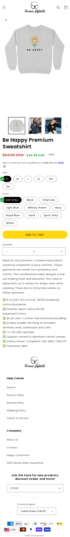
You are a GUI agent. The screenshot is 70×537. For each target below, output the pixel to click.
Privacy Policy (15, 395)
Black (30, 200)
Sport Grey (51, 215)
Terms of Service (18, 418)
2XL (51, 179)
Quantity (7, 244)
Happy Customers (18, 455)
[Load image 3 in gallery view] (53, 125)
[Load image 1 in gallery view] (16, 125)
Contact (12, 447)
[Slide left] (3, 126)
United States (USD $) (33, 511)
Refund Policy (15, 403)
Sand (32, 215)
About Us (12, 439)
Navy (58, 207)
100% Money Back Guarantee (25, 463)
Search (11, 387)
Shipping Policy (16, 410)
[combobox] (11, 530)
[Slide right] (66, 126)
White (10, 223)
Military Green (37, 207)
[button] (4, 7)
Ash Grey (12, 200)
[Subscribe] (59, 488)
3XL (8, 186)
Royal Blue (13, 215)
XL (38, 179)
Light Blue (12, 207)
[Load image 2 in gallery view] (35, 125)
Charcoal (48, 200)
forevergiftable (37, 536)
